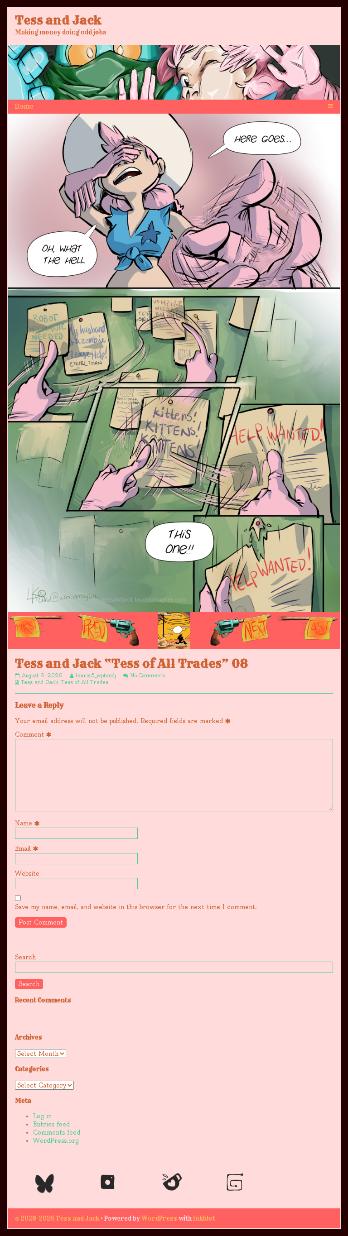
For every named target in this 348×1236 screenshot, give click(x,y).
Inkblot (204, 1218)
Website (27, 873)
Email (28, 848)
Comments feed (56, 1132)
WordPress (159, 1218)
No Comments (147, 675)
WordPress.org (56, 1140)
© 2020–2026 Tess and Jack (57, 1218)
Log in (42, 1116)
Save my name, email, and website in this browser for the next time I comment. (136, 906)
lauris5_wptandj (95, 675)
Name (29, 823)
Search (25, 957)
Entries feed (51, 1124)
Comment (35, 734)
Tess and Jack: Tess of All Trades (64, 682)
